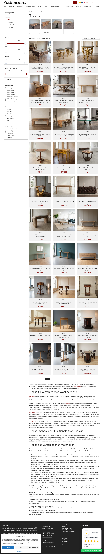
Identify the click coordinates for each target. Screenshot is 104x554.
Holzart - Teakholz (11, 99)
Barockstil (9, 131)
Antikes (4, 533)
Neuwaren (36, 11)
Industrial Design (11, 128)
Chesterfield (10, 133)
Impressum (64, 535)
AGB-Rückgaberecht (67, 530)
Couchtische (77, 386)
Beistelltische (33, 412)
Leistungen (64, 538)
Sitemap (64, 544)
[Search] (75, 2)
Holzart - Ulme (10, 101)
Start (30, 11)
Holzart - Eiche (10, 90)
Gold (8, 109)
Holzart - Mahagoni (11, 94)
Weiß (8, 120)
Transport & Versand (67, 528)
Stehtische (10, 27)
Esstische (32, 396)
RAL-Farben (65, 541)
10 (77, 379)
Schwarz (9, 116)
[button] (91, 550)
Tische (8, 19)
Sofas (68, 403)
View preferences (33, 547)
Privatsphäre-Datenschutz (68, 531)
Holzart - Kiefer (10, 92)
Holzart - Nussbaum (12, 96)
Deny (21, 547)
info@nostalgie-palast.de (48, 542)
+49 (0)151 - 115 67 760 (48, 535)
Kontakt (64, 526)
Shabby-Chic (10, 135)
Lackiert (9, 111)
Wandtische (32, 421)
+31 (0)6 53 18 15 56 (47, 537)
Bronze (8, 88)
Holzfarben (64, 539)
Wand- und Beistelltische (14, 25)
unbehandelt (10, 118)
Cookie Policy (20, 551)
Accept (8, 547)
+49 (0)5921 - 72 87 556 (48, 533)
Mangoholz (9, 137)
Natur (8, 114)
